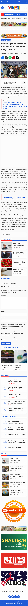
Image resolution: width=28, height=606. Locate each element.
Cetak (24, 53)
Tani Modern (5, 364)
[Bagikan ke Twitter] (6, 57)
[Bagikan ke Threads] (17, 57)
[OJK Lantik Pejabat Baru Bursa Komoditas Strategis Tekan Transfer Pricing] (6, 254)
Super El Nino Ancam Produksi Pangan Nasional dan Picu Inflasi (17, 492)
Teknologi (10, 364)
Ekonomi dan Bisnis (10, 14)
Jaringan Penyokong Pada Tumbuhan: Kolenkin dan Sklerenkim (15, 410)
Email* (3, 318)
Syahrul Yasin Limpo (9, 229)
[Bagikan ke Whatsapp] (10, 57)
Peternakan (10, 390)
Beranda (3, 591)
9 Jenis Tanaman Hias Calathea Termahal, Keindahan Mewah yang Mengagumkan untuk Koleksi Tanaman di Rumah (15, 105)
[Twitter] (18, 596)
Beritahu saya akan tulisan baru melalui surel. (14, 340)
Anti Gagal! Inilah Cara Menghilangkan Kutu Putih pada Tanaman (14, 198)
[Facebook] (9, 596)
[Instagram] (12, 596)
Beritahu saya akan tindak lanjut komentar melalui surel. (13, 334)
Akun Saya (8, 591)
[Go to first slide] (26, 347)
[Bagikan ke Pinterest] (13, 57)
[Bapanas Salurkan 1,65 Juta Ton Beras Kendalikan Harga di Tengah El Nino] (5, 485)
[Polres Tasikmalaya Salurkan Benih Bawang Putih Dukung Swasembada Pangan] (5, 477)
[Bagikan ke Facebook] (2, 57)
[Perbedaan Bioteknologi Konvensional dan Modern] (20, 356)
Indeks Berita (15, 591)
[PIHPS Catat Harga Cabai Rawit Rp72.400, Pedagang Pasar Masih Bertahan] (6, 263)
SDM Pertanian (18, 364)
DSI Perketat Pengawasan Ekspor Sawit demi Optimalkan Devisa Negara (17, 460)
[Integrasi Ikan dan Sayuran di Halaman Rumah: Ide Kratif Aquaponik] (7, 356)
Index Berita (21, 591)
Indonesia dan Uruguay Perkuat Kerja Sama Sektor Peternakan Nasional (17, 468)
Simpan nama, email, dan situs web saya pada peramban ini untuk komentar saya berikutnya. (13, 326)
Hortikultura (20, 14)
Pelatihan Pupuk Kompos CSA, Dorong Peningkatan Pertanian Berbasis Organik (16, 442)
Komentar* (4, 295)
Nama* (3, 311)
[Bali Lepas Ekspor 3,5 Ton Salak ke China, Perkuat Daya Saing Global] (6, 272)
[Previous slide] (24, 347)
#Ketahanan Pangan (17, 18)
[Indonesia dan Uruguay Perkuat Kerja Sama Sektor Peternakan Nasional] (5, 469)
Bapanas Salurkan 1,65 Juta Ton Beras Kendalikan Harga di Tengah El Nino (17, 484)
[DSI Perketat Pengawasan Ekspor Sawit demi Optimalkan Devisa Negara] (6, 246)
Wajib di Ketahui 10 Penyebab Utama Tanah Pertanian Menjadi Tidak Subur (16, 403)
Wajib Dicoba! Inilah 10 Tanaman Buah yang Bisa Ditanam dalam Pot (15, 423)
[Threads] (15, 596)
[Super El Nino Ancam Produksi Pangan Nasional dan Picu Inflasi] (5, 492)
